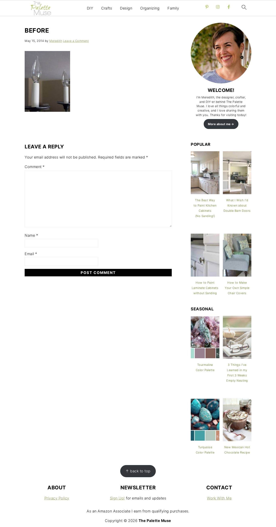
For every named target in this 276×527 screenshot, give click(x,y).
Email (31, 254)
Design (126, 8)
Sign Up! (117, 498)
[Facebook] (228, 7)
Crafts (106, 8)
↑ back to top (138, 471)
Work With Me (219, 498)
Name (31, 235)
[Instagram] (217, 7)
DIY (90, 8)
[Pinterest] (207, 7)
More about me (219, 124)
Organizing (149, 8)
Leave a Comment (76, 41)
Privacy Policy (56, 498)
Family (173, 8)
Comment (35, 167)
